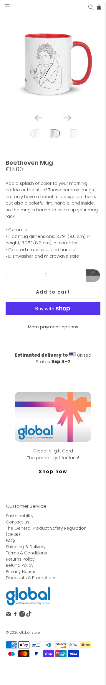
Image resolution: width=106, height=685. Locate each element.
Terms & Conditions (26, 553)
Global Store (29, 632)
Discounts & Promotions (31, 578)
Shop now (53, 471)
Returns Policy (20, 559)
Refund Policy (20, 565)
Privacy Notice (20, 571)
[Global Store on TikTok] (29, 615)
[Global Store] (28, 596)
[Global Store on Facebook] (15, 615)
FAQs (11, 541)
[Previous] (38, 117)
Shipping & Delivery (26, 547)
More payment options (53, 327)
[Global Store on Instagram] (22, 615)
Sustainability (20, 516)
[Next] (67, 117)
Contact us (17, 522)
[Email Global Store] (8, 615)
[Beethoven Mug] (53, 61)
